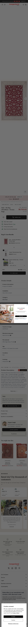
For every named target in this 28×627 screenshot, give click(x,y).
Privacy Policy (16, 613)
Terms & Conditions (16, 319)
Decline (13, 620)
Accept (13, 616)
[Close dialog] (27, 304)
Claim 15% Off (21, 316)
